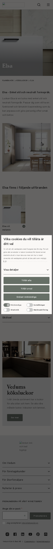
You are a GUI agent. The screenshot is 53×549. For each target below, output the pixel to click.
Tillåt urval (26, 289)
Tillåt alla (26, 280)
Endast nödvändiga (26, 297)
